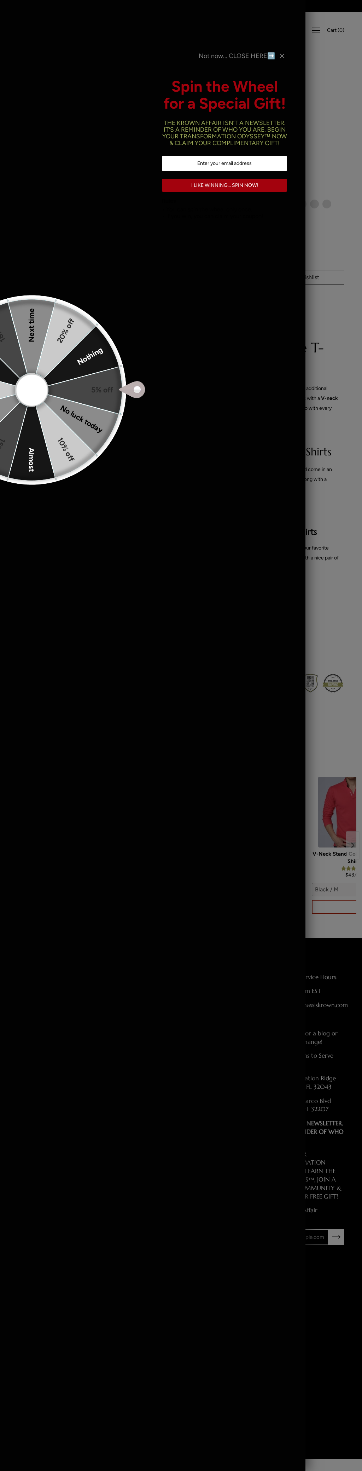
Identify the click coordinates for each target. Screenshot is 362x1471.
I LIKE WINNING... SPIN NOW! (224, 185)
